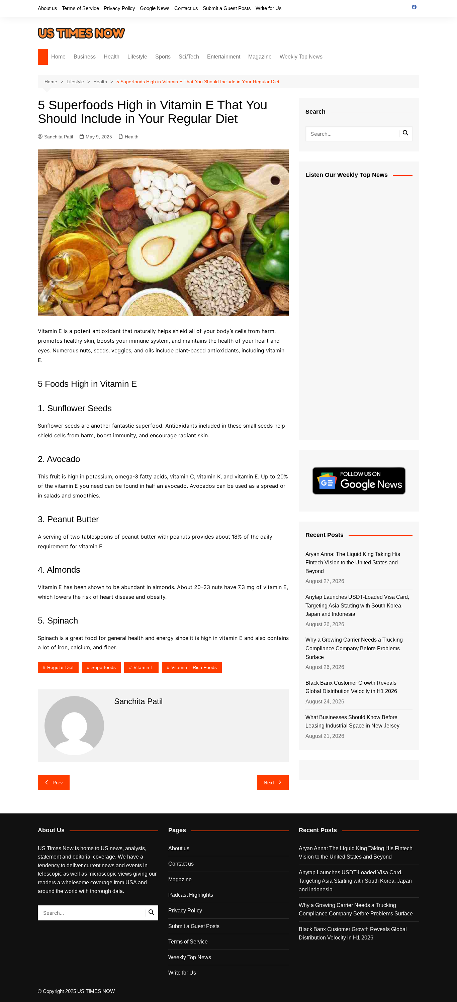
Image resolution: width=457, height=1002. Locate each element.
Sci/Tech (189, 57)
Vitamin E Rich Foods (194, 667)
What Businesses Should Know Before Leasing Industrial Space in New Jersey (352, 721)
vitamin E (143, 667)
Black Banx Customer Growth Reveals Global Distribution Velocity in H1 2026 (351, 687)
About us (47, 8)
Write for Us (269, 8)
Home (58, 57)
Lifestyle (137, 57)
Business (85, 57)
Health (111, 57)
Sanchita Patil (58, 136)
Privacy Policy (119, 8)
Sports (163, 57)
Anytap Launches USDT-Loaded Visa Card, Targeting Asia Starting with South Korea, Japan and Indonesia (357, 605)
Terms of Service (80, 8)
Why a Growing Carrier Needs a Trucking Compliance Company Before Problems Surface (354, 648)
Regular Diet (60, 667)
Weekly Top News (301, 57)
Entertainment (223, 57)
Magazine (260, 57)
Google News (155, 8)
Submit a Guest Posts (227, 8)
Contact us (186, 8)
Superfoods (103, 667)
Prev (58, 782)
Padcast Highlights (190, 895)
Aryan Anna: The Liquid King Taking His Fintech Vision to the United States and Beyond (352, 562)
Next (269, 782)
